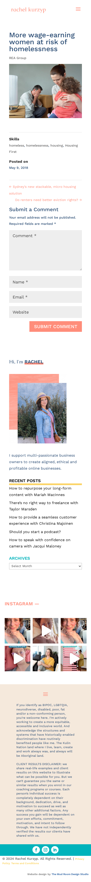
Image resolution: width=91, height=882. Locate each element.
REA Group (17, 58)
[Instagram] (25, 637)
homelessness (37, 145)
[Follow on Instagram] (45, 850)
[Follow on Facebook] (36, 850)
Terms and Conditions (25, 863)
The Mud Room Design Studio (70, 874)
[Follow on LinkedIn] (55, 850)
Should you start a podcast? (35, 532)
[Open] (17, 630)
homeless (16, 145)
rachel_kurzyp (18, 624)
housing (56, 145)
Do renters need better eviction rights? (48, 200)
